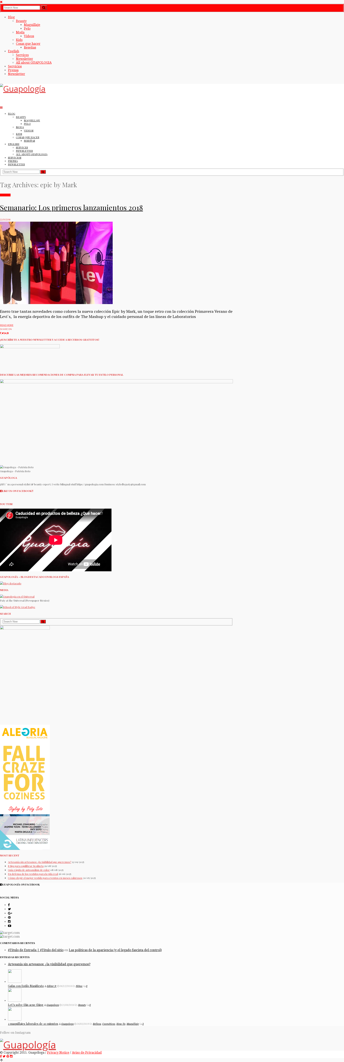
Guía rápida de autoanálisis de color (29, 870)
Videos (29, 36)
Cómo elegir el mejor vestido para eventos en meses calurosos (45, 878)
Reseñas (30, 47)
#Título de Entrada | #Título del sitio (36, 950)
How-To (120, 1024)
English (13, 51)
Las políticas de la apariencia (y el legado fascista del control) (115, 950)
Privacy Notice (58, 1052)
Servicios (15, 66)
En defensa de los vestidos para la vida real (33, 874)
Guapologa (53, 1005)
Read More (6, 325)
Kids (19, 40)
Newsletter (24, 59)
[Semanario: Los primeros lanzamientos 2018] (56, 303)
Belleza (97, 1024)
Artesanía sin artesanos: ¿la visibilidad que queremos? (39, 862)
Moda (20, 32)
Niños (79, 986)
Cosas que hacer (28, 44)
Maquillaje (32, 25)
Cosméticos (108, 1024)
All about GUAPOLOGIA (34, 62)
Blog (11, 17)
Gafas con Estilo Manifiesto (26, 986)
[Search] (44, 7)
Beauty (21, 21)
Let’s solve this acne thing (25, 1005)
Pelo (27, 28)
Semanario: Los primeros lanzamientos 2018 (71, 207)
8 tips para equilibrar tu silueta (26, 866)
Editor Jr (52, 986)
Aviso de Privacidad (87, 1052)
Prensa (13, 70)
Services (22, 55)
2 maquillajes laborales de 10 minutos (33, 1024)
